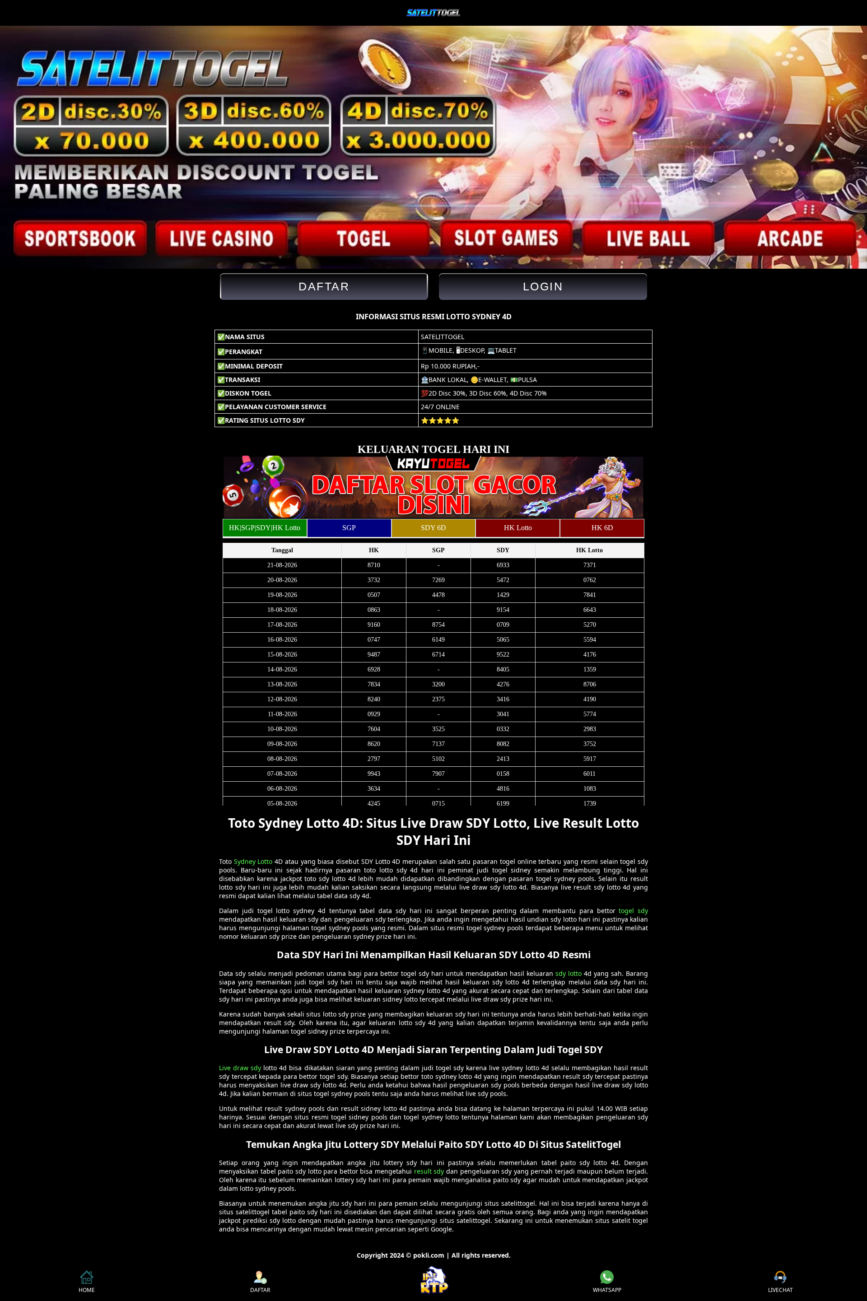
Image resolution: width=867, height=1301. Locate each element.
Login (543, 286)
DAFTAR (260, 1290)
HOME (87, 1290)
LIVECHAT (780, 1290)
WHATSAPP (607, 1290)
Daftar (324, 286)
